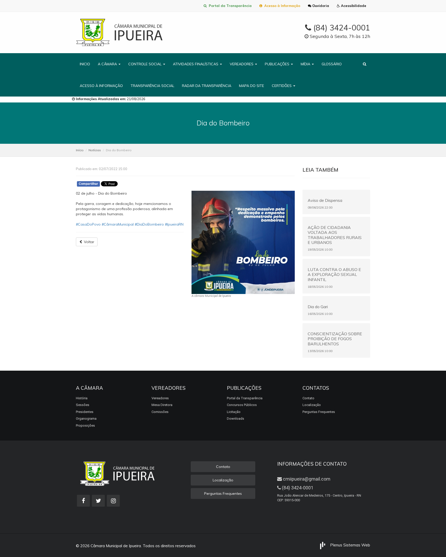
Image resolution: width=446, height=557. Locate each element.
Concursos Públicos (242, 405)
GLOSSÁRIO (332, 64)
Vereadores (160, 398)
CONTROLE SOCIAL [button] (145, 64)
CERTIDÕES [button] (282, 85)
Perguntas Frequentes (318, 412)
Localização (311, 405)
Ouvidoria (320, 6)
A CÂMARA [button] (108, 64)
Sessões (82, 405)
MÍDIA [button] (306, 64)
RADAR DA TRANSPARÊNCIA (206, 85)
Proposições (85, 425)
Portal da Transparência (229, 6)
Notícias (95, 150)
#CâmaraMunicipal (118, 224)
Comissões (160, 412)
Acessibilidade (353, 6)
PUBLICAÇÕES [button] (277, 64)
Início (80, 150)
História (81, 398)
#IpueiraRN (174, 224)
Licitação (234, 412)
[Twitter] (98, 501)
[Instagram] (113, 501)
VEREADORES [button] (242, 64)
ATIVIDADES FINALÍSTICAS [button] (196, 64)
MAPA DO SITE (251, 85)
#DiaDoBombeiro (149, 224)
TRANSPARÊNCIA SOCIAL (152, 85)
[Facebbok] (83, 501)
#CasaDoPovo (88, 224)
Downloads (235, 418)
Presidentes (84, 412)
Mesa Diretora (162, 405)
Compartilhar (88, 184)
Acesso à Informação (281, 6)
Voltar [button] (88, 242)
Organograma (86, 418)
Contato (308, 398)
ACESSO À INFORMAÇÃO (101, 85)
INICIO (85, 64)
